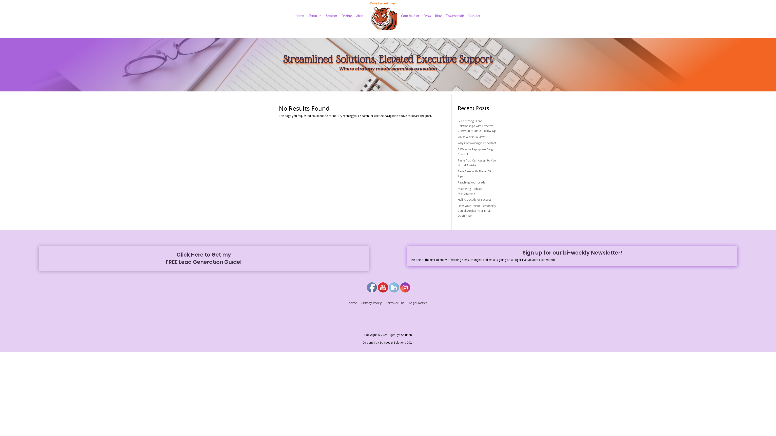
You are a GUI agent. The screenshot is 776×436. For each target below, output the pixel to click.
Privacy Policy (371, 303)
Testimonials (455, 16)
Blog (438, 16)
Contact (474, 16)
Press (427, 16)
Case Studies (410, 16)
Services (331, 16)
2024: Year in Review (471, 137)
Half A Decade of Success (474, 199)
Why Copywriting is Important (477, 143)
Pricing (347, 16)
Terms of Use (395, 303)
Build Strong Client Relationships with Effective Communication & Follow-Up (477, 126)
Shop (359, 16)
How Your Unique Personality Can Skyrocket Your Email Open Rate (477, 210)
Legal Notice (418, 303)
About (312, 16)
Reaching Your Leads (471, 182)
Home (300, 16)
